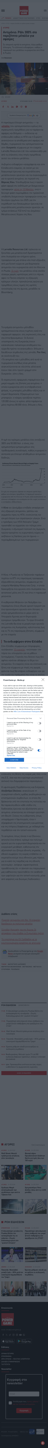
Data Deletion (11, 768)
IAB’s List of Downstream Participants (27, 711)
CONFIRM (14, 760)
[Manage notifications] (43, 1443)
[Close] (44, 680)
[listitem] (24, 718)
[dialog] (24, 724)
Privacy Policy (37, 768)
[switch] (39, 723)
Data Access (24, 768)
